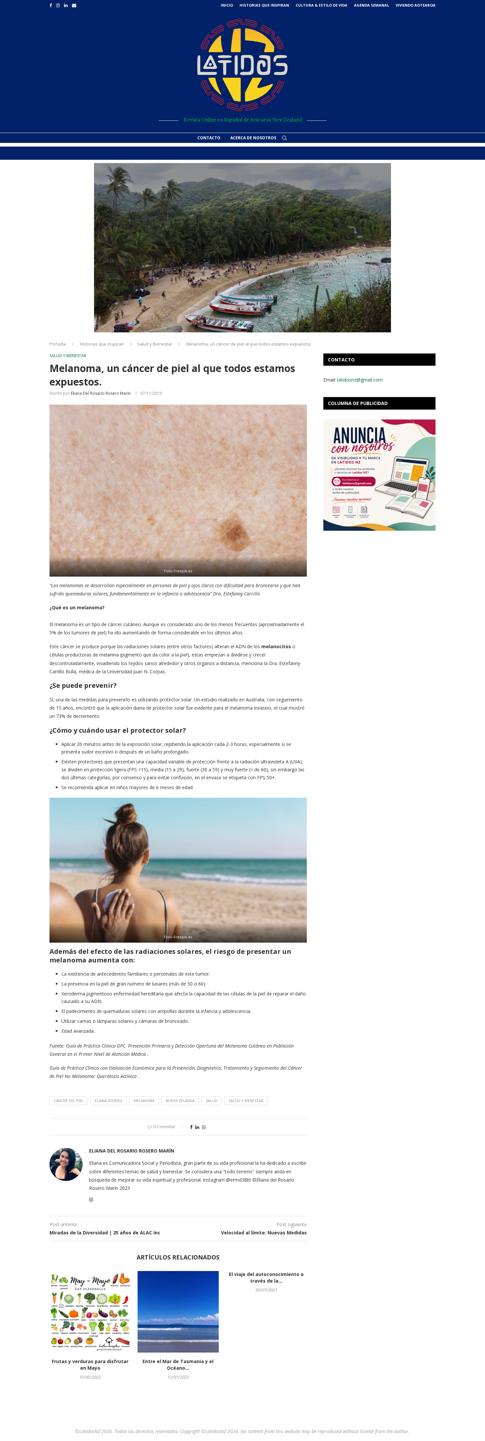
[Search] (284, 138)
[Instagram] (58, 5)
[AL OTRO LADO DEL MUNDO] (242, 247)
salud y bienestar (246, 1100)
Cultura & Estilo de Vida (321, 5)
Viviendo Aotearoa (416, 5)
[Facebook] (50, 5)
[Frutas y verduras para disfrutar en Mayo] (90, 1312)
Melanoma (144, 1100)
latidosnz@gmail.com (360, 380)
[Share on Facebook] (191, 1127)
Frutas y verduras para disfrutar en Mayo (90, 1364)
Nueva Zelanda (180, 1100)
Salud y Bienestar (154, 344)
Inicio (227, 5)
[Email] (74, 5)
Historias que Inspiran (264, 5)
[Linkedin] (66, 5)
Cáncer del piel (68, 1100)
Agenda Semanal (371, 5)
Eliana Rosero (108, 1100)
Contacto (208, 138)
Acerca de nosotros (253, 138)
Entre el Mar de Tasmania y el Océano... (178, 1364)
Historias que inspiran (102, 344)
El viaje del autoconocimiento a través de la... (266, 1277)
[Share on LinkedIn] (197, 1127)
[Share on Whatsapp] (204, 1127)
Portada (57, 344)
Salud (211, 1100)
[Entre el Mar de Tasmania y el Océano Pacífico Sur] (178, 1312)
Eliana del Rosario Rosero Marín (101, 393)
